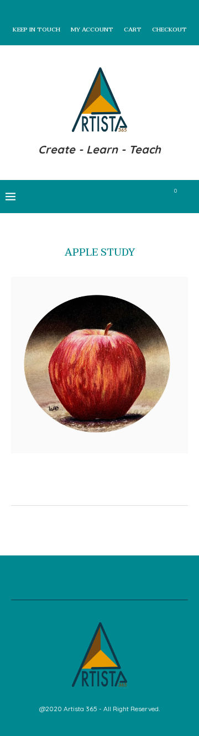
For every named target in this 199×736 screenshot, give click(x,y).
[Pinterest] (132, 197)
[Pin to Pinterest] (115, 488)
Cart (133, 30)
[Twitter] (109, 197)
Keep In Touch (36, 30)
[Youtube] (144, 197)
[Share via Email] (127, 488)
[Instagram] (121, 197)
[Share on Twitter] (104, 488)
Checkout (169, 30)
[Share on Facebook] (92, 488)
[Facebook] (98, 197)
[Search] (187, 197)
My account (92, 30)
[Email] (156, 197)
